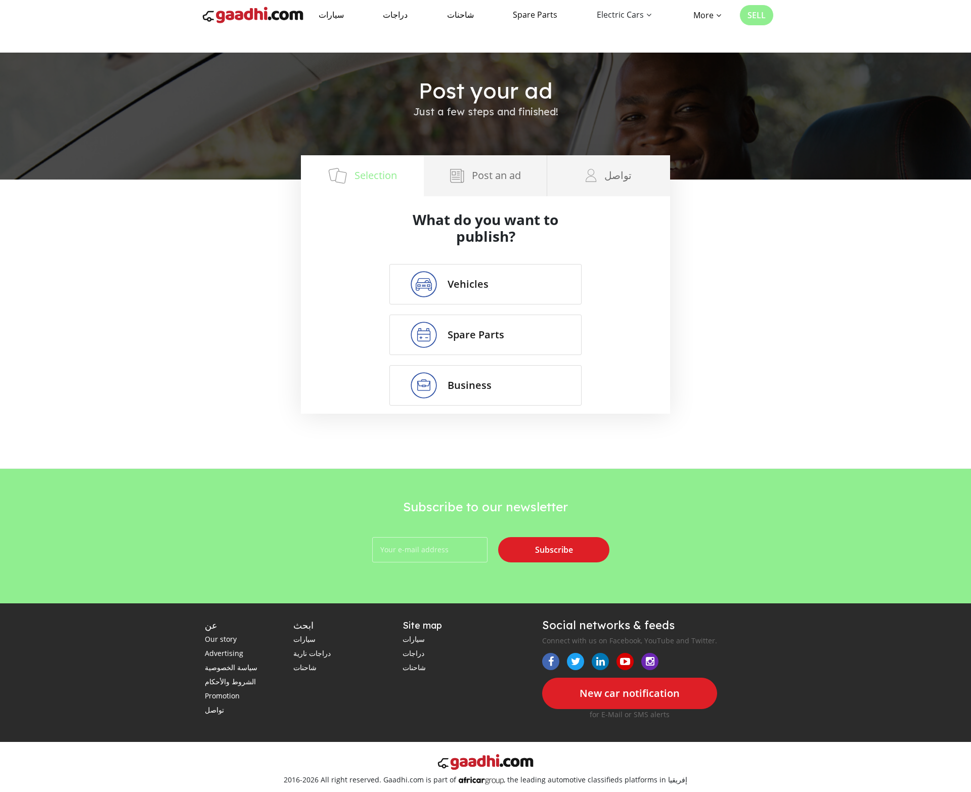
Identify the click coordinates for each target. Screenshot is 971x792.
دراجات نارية (312, 653)
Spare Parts (535, 14)
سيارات (331, 14)
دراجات (395, 14)
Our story (221, 639)
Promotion (222, 695)
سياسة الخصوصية (231, 667)
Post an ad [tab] (496, 175)
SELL (756, 15)
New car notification (630, 693)
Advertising (224, 653)
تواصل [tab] (618, 175)
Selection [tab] (376, 175)
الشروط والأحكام (230, 681)
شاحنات (460, 14)
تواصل (214, 710)
